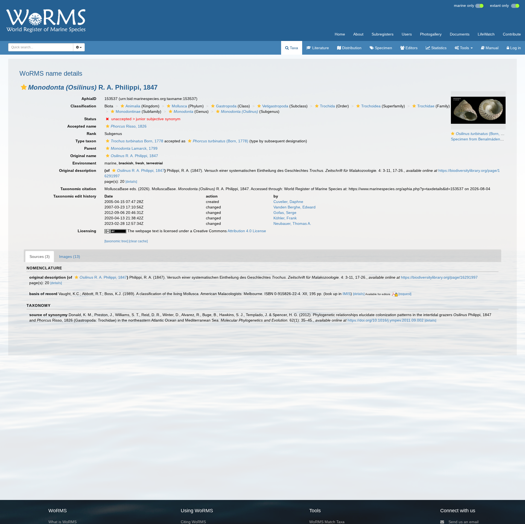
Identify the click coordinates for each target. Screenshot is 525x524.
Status (90, 119)
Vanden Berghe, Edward (294, 207)
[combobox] (40, 47)
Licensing (87, 231)
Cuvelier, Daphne (288, 201)
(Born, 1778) (220, 141)
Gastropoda (226, 106)
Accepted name (81, 126)
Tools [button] (464, 48)
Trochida (327, 106)
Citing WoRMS (193, 522)
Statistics (438, 48)
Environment (84, 163)
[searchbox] (39, 47)
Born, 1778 (137, 141)
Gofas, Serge (284, 212)
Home (340, 34)
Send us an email (463, 522)
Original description (77, 170)
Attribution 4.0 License (247, 231)
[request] (404, 294)
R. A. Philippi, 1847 (134, 156)
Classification (83, 106)
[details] (131, 182)
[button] (23, 87)
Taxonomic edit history (74, 196)
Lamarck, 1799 (134, 148)
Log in (515, 48)
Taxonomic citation (78, 189)
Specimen (383, 48)
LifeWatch (486, 34)
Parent (90, 148)
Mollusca (179, 106)
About (358, 34)
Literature (320, 48)
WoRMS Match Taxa (327, 522)
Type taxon (85, 141)
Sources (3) (40, 256)
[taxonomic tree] (116, 241)
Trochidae (425, 106)
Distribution (351, 48)
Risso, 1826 (129, 126)
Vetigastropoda (275, 106)
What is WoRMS (62, 522)
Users (407, 34)
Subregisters (382, 34)
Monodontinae (128, 111)
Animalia (133, 106)
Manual (491, 48)
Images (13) (69, 256)
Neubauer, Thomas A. (292, 223)
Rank (91, 133)
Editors (411, 48)
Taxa (293, 48)
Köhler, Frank (285, 218)
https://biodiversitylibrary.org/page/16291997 (439, 277)
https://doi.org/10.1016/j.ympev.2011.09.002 (386, 320)
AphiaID (88, 98)
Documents (459, 34)
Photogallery (431, 34)
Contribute (512, 34)
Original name (83, 156)
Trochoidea (371, 106)
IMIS (347, 294)
